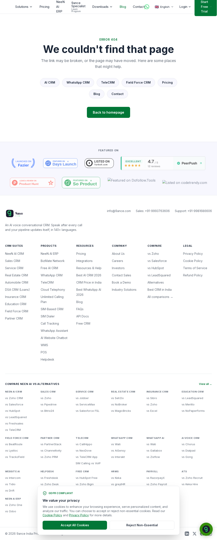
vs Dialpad (188, 450)
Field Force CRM (138, 82)
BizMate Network (53, 261)
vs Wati (116, 444)
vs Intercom (13, 477)
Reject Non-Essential (142, 525)
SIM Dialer (48, 316)
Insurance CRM (15, 297)
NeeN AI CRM (14, 253)
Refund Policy (193, 275)
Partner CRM (14, 318)
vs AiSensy (118, 450)
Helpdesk (47, 359)
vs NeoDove (84, 450)
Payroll (152, 471)
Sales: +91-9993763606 (153, 211)
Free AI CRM (49, 268)
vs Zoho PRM (49, 457)
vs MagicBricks (121, 410)
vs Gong (187, 457)
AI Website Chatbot (54, 338)
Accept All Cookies (75, 525)
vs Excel (151, 410)
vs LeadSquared (159, 275)
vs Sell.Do (117, 398)
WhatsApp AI (155, 438)
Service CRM (14, 268)
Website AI (12, 471)
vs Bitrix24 (47, 410)
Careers (117, 261)
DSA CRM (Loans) (17, 289)
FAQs (79, 309)
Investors (118, 268)
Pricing (44, 7)
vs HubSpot (155, 268)
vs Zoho (153, 253)
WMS (44, 345)
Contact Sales (121, 275)
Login (183, 7)
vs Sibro (151, 398)
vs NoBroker (119, 404)
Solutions (21, 7)
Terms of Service (195, 268)
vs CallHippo (84, 444)
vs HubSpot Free (86, 477)
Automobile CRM (16, 282)
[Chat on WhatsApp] (147, 6)
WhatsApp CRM (78, 82)
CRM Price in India (89, 282)
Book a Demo (121, 282)
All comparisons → (160, 297)
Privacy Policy (193, 253)
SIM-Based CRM (52, 309)
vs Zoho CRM (14, 398)
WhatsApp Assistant (54, 330)
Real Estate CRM (16, 275)
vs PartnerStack (50, 444)
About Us (118, 253)
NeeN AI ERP (49, 253)
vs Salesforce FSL (87, 410)
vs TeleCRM (13, 429)
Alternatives (155, 282)
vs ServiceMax (85, 404)
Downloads (100, 7)
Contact (139, 7)
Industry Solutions (124, 289)
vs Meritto (188, 404)
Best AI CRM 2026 (88, 275)
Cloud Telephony (53, 289)
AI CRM (50, 82)
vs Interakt (118, 457)
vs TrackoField (14, 457)
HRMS (115, 471)
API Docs (82, 316)
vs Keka (116, 477)
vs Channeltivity (50, 450)
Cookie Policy (193, 261)
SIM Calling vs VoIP (88, 463)
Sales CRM (12, 261)
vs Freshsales (14, 423)
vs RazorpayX (155, 477)
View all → (205, 384)
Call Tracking (50, 323)
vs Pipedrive (48, 404)
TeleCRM (108, 82)
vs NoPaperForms (193, 410)
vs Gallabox (154, 450)
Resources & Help (89, 268)
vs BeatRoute (13, 444)
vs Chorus (188, 444)
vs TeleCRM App (86, 457)
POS (44, 352)
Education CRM (15, 304)
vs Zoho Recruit (192, 477)
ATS (184, 471)
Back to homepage (108, 112)
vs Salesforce (157, 261)
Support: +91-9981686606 (193, 211)
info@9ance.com (119, 211)
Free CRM (83, 323)
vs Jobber (82, 398)
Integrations (84, 261)
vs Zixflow (153, 457)
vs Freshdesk (49, 477)
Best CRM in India (159, 289)
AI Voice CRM (190, 438)
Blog (123, 7)
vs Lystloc (11, 450)
